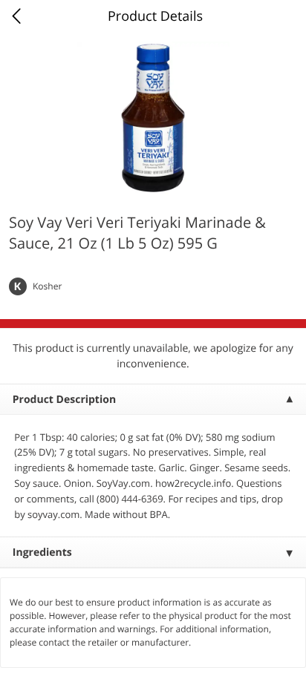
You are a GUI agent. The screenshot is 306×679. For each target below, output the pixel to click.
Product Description (64, 400)
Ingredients (42, 552)
